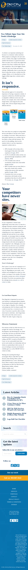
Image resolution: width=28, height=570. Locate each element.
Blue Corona (10, 184)
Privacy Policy (14, 499)
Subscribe (21, 453)
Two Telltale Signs (6, 46)
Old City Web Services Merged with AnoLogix (15, 409)
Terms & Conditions (14, 502)
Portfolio (14, 494)
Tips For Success (6, 42)
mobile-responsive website (15, 39)
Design (4, 39)
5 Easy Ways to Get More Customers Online (16, 404)
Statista (7, 158)
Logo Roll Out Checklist (16, 419)
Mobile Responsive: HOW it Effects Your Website (16, 414)
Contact (14, 496)
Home (14, 488)
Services (14, 491)
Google (13, 153)
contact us (4, 282)
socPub (11, 164)
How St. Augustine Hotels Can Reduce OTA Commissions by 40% (16, 398)
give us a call (19, 280)
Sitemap (14, 504)
